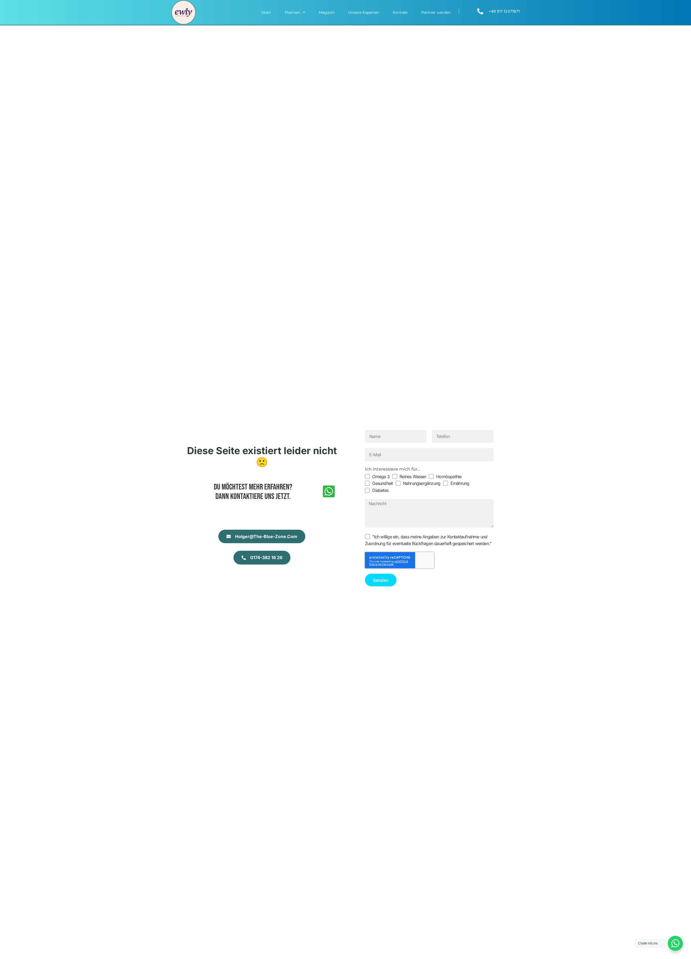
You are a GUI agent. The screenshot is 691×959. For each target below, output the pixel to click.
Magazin (327, 12)
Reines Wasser (412, 476)
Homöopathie (448, 476)
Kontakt (400, 12)
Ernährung (459, 483)
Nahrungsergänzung (421, 483)
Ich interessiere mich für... (392, 469)
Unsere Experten (363, 12)
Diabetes (380, 490)
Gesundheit (382, 483)
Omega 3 (380, 476)
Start (266, 12)
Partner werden (436, 12)
